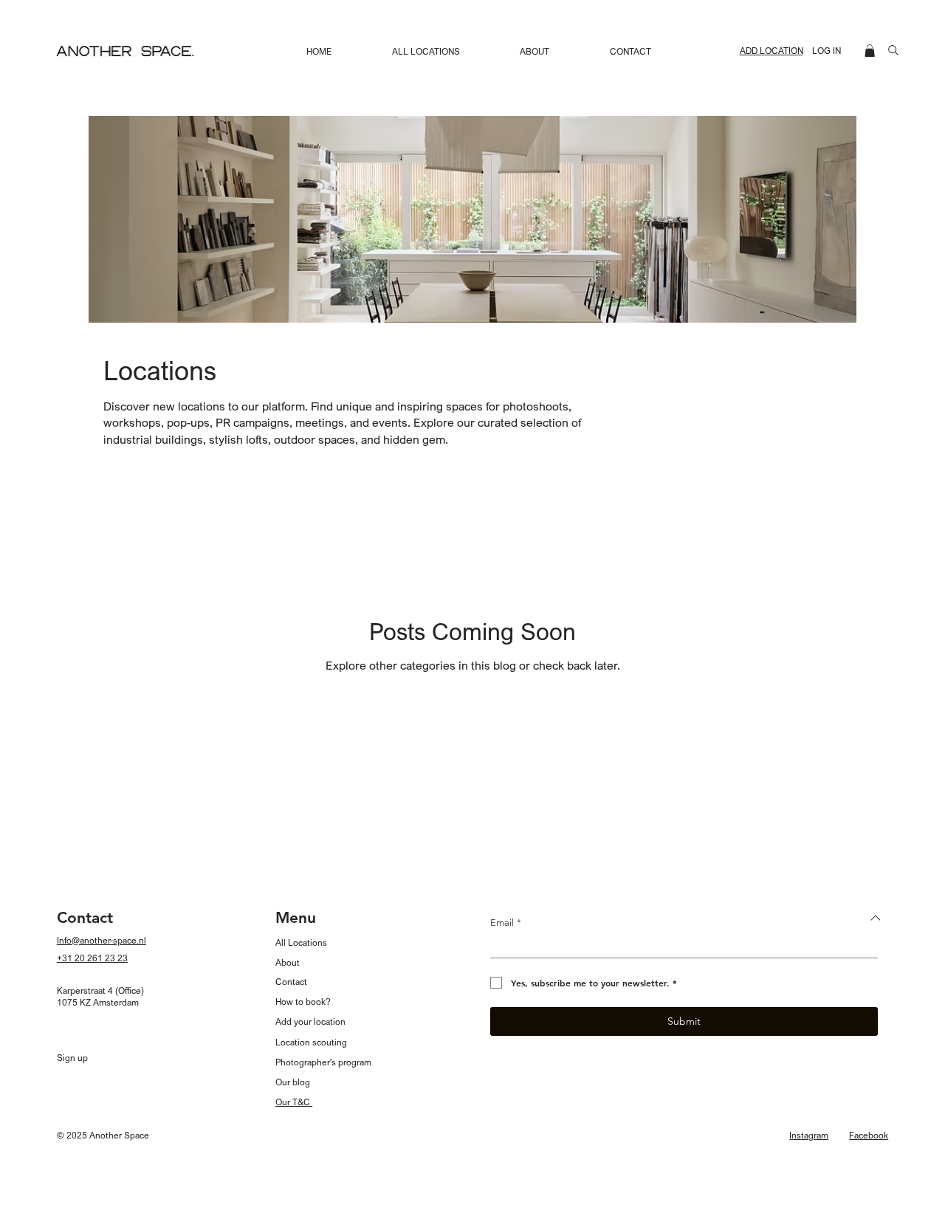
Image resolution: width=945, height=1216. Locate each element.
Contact (291, 981)
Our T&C (293, 1101)
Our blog (292, 1082)
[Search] (893, 50)
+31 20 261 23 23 (92, 957)
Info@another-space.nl (101, 940)
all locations (301, 942)
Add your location (310, 1021)
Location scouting (311, 1042)
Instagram (808, 1135)
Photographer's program (323, 1062)
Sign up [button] (72, 1057)
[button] (870, 50)
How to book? (303, 1001)
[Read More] (876, 918)
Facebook (868, 1135)
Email (505, 922)
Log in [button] (826, 50)
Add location (771, 50)
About (287, 962)
